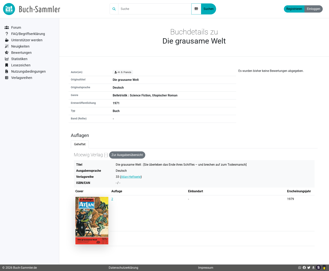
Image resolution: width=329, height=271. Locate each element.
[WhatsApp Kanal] (300, 267)
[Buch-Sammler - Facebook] (304, 267)
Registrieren (294, 9)
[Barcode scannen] (196, 8)
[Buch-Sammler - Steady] (319, 267)
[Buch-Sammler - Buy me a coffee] (324, 267)
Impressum (205, 267)
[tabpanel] (194, 200)
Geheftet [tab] (79, 144)
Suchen (209, 9)
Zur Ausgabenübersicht (127, 155)
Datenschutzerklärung (123, 267)
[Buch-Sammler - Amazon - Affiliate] (313, 267)
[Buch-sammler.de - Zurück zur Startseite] (31, 9)
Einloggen (313, 9)
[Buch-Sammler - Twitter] (309, 267)
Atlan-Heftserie (131, 177)
